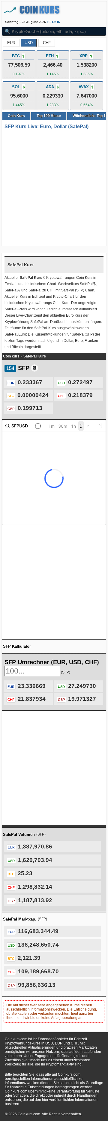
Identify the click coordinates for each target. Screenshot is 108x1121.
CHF (47, 43)
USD (29, 43)
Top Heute (49, 116)
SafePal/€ (12, 290)
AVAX (86, 87)
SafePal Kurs (34, 356)
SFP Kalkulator (17, 646)
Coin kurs (11, 356)
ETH (52, 56)
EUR (11, 43)
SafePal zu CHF (41, 290)
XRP (86, 56)
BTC (18, 56)
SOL (18, 87)
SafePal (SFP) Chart (77, 290)
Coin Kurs (16, 116)
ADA (52, 87)
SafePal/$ (88, 284)
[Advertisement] (54, 188)
